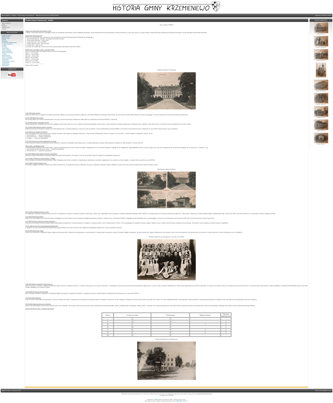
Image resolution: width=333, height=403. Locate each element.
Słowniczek (5, 65)
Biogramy (5, 41)
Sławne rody (5, 38)
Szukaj (4, 29)
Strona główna (6, 23)
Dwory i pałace (6, 49)
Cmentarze (5, 48)
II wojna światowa (7, 44)
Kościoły (4, 47)
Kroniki (4, 45)
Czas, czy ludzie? (7, 58)
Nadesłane (5, 59)
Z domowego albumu (8, 61)
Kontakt (4, 26)
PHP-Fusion (158, 399)
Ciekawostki (5, 62)
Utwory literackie (7, 51)
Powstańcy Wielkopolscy (9, 42)
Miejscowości (6, 37)
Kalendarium (6, 64)
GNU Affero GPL (181, 401)
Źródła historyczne (7, 52)
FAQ (3, 24)
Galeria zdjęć (6, 27)
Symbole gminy (6, 35)
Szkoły (4, 39)
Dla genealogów (7, 57)
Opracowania (6, 55)
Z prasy (4, 54)
